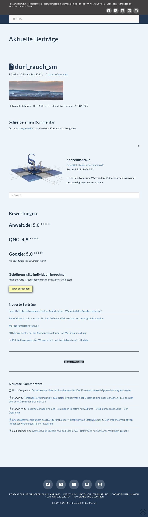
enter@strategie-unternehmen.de (59, 4)
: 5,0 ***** (26, 254)
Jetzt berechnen (21, 288)
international (26, 6)
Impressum (69, 494)
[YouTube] (129, 11)
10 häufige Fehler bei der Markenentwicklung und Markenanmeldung (47, 332)
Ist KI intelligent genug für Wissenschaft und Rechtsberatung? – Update (48, 340)
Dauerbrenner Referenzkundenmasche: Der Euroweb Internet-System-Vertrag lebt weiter (82, 390)
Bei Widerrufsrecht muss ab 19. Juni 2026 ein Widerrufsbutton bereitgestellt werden (56, 318)
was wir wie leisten (58, 497)
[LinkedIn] (122, 11)
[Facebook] (109, 11)
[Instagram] (136, 11)
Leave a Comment (58, 74)
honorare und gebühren (88, 497)
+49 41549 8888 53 (95, 4)
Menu (19, 18)
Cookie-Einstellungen (125, 494)
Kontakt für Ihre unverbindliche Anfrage (34, 494)
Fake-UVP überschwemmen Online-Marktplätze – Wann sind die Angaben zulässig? (55, 311)
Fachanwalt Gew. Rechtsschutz (25, 4)
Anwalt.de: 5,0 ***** (29, 225)
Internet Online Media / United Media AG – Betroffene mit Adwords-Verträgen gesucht (80, 430)
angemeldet (26, 128)
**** (35, 239)
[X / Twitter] (116, 11)
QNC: (15, 239)
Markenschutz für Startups (24, 325)
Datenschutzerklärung (93, 494)
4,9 (25, 239)
